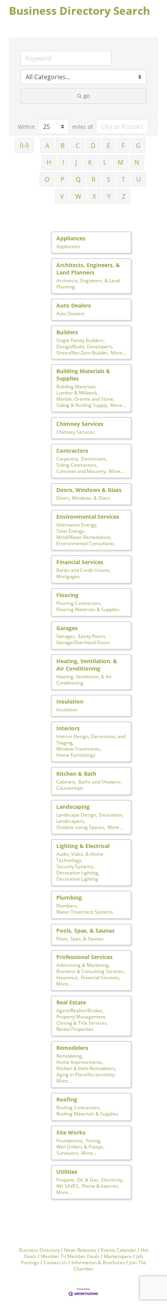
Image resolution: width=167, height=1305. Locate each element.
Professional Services (84, 957)
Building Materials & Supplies (83, 374)
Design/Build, (70, 346)
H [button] (49, 162)
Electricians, (94, 458)
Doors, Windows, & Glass (83, 498)
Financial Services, (100, 977)
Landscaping (73, 806)
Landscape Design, (76, 814)
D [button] (93, 145)
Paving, (93, 1140)
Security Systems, (75, 866)
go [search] (87, 95)
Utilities (66, 1171)
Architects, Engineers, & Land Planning (88, 283)
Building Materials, (76, 386)
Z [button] (123, 196)
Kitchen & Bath (76, 773)
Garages (67, 628)
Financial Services (79, 562)
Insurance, (67, 977)
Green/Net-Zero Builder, (82, 352)
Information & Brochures (98, 1262)
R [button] (94, 179)
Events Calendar (118, 1250)
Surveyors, (67, 1153)
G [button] (138, 145)
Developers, (100, 346)
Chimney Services (79, 423)
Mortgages (68, 576)
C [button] (78, 145)
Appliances (70, 238)
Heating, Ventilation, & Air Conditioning (86, 664)
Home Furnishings (76, 755)
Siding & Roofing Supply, (82, 405)
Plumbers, (67, 905)
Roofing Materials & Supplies (87, 1113)
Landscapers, (70, 821)
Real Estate (71, 1002)
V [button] (62, 196)
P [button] (62, 179)
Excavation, (111, 814)
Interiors (68, 728)
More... (118, 352)
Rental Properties (75, 1029)
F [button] (123, 145)
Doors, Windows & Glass (89, 490)
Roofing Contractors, (78, 1107)
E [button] (108, 145)
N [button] (136, 162)
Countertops (69, 788)
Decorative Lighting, (77, 872)
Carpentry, (67, 458)
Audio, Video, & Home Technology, (79, 857)
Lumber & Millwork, (77, 392)
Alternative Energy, (76, 524)
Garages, (66, 636)
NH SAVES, (68, 1186)
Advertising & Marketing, (83, 965)
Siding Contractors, (76, 465)
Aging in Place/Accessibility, (86, 1074)
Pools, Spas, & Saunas (85, 930)
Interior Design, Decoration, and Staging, (90, 739)
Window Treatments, (78, 748)
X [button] (94, 196)
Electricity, (112, 1179)
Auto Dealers (73, 305)
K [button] (90, 162)
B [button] (62, 145)
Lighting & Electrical (83, 846)
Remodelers (72, 1047)
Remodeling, (69, 1056)
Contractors (72, 450)
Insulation (70, 701)
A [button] (47, 145)
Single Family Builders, (80, 340)
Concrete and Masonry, (81, 471)
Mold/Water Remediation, (83, 537)
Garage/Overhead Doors (83, 642)
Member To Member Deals (70, 1256)
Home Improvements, (79, 1062)
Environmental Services (87, 516)
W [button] (78, 196)
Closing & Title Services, (82, 1023)
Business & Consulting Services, (90, 971)
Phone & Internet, (100, 1186)
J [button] (76, 162)
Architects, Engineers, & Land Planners (88, 268)
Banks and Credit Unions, (83, 570)
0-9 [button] (24, 145)
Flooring (67, 595)
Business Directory (39, 1250)
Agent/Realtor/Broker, (80, 1010)
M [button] (120, 162)
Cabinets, (66, 781)
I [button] (63, 162)
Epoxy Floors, (92, 636)
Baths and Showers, (99, 781)
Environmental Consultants (85, 543)
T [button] (123, 179)
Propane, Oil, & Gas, (77, 1179)
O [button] (47, 179)
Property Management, (81, 1016)
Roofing (66, 1099)
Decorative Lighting (77, 879)
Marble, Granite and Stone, (85, 399)
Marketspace (118, 1256)
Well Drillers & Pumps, (80, 1146)
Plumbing (69, 897)
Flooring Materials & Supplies (88, 609)
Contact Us (55, 1262)
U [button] (138, 179)
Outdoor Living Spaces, (81, 827)
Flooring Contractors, (79, 603)
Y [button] (109, 196)
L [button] (104, 162)
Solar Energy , (71, 531)
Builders (67, 332)
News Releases (80, 1250)
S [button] (108, 179)
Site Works (70, 1132)
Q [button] (78, 179)
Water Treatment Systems (84, 912)
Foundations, (70, 1140)
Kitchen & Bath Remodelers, (86, 1068)
